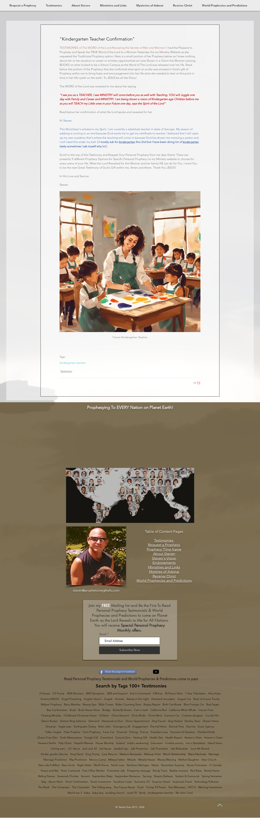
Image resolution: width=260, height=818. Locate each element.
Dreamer (51, 726)
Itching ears (58, 748)
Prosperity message (139, 770)
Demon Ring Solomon (73, 721)
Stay (43, 781)
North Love (117, 765)
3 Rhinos (158, 693)
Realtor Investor (179, 770)
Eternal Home (158, 726)
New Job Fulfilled (48, 765)
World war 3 (75, 792)
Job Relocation (179, 748)
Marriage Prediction (55, 759)
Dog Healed (175, 721)
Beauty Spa (89, 704)
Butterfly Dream (122, 710)
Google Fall (91, 737)
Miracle (131, 759)
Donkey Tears (192, 721)
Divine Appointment (137, 721)
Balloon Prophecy (51, 704)
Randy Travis (160, 770)
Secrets (85, 776)
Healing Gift (140, 737)
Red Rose (196, 770)
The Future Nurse (124, 787)
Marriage (214, 754)
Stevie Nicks (56, 781)
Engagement (140, 726)
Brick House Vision (89, 710)
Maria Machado (197, 754)
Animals (119, 699)
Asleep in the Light (137, 699)
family (142, 792)
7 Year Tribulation (195, 693)
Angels (108, 699)
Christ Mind (155, 715)
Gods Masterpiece (71, 737)
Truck (140, 787)
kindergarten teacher (73, 363)
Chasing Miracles (51, 715)
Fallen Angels (53, 732)
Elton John (104, 726)
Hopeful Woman (83, 743)
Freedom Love (159, 732)
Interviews (157, 743)
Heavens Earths (47, 743)
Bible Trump (106, 704)
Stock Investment (100, 781)
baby (87, 792)
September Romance (127, 776)
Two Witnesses (177, 787)
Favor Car (108, 732)
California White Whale (182, 710)
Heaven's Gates (213, 737)
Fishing (133, 732)
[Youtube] (156, 671)
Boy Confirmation (57, 710)
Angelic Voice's (93, 699)
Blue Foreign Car (194, 704)
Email (102, 634)
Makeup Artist (152, 754)
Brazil (73, 710)
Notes (155, 765)
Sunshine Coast (122, 781)
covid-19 (132, 792)
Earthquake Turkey (85, 726)
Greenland (106, 737)
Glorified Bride (206, 732)
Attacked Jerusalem (163, 699)
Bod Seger (212, 704)
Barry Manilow (72, 704)
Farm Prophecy (92, 732)
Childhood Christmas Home (80, 715)
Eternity (190, 726)
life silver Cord (184, 792)
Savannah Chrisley (68, 776)
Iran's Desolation (195, 743)
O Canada (215, 765)
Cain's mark (141, 710)
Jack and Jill (89, 748)
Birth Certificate (172, 704)
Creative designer (192, 715)
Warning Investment (210, 787)
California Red (158, 710)
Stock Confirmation (76, 781)
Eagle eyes (65, 726)
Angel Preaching (71, 699)
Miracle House (146, 759)
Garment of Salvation (182, 732)
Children (104, 715)
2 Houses (44, 693)
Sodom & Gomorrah (187, 776)
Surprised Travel (182, 781)
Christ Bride (138, 715)
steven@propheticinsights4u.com (96, 590)
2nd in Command (140, 693)
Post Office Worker (93, 770)
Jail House (105, 748)
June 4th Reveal (199, 748)
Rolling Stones (46, 776)
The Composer (61, 787)
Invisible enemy (174, 743)
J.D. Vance (73, 748)
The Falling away (101, 787)
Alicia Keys (214, 693)
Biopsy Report (152, 704)
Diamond (94, 721)
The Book (43, 787)
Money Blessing (166, 759)
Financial (122, 732)
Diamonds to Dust (112, 721)
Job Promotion (159, 748)
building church (115, 792)
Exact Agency (206, 726)
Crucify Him (212, 715)
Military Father (116, 759)
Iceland (120, 743)
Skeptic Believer (163, 776)
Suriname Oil (142, 781)
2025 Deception (95, 693)
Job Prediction (139, 748)
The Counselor (80, 787)
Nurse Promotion (197, 765)
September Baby (102, 776)
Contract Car (171, 715)
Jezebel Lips (120, 748)
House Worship (105, 743)
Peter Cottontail (70, 770)
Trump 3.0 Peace (156, 787)
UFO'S (192, 787)
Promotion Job (116, 770)
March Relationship (174, 754)
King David (76, 754)
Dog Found (159, 721)
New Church (209, 759)
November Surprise (172, 765)
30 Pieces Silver (174, 693)
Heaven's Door (193, 737)
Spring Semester (212, 776)
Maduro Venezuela (131, 754)
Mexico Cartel (97, 759)
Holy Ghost (65, 743)
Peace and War (50, 770)
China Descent (120, 715)
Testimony (66, 371)
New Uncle (68, 765)
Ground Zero (123, 737)
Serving (147, 776)
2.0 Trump (59, 693)
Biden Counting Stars (128, 704)
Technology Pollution (206, 781)
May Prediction (78, 759)
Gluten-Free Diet (47, 737)
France (144, 732)
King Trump (92, 754)
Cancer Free (205, 710)
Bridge (106, 710)
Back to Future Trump (206, 699)
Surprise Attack (161, 781)
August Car (184, 699)
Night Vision (84, 765)
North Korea (101, 765)
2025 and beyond (117, 693)
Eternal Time (176, 726)
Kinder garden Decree (54, 754)
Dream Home (211, 721)
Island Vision (215, 743)
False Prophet (72, 732)
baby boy (97, 792)
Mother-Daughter (188, 759)
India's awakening (137, 743)
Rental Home (211, 770)
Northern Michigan (138, 765)
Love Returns (109, 754)
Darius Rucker (49, 721)
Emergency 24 (121, 726)
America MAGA (49, 699)
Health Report (173, 737)
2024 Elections (75, 693)
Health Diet (156, 737)
